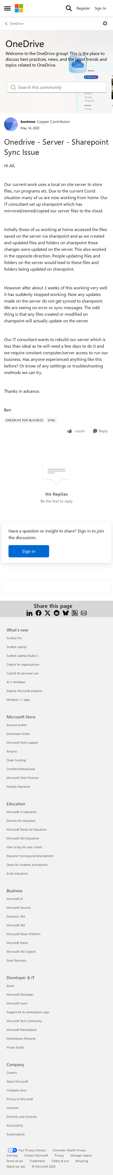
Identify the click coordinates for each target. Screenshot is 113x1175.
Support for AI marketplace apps (28, 1012)
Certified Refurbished (21, 769)
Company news (17, 1090)
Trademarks (37, 1161)
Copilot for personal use (22, 673)
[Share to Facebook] (38, 612)
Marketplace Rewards (21, 1038)
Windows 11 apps (18, 700)
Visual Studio (15, 1047)
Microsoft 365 (16, 925)
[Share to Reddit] (57, 612)
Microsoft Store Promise (23, 778)
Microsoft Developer (20, 994)
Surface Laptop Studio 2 (22, 656)
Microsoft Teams (17, 943)
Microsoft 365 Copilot (21, 951)
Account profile (17, 725)
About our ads (16, 1166)
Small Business (16, 960)
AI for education (17, 873)
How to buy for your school (24, 847)
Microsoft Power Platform (23, 934)
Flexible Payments (18, 786)
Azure (10, 986)
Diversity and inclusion (22, 1116)
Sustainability (16, 1134)
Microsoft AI (15, 899)
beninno (28, 121)
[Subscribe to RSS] (75, 612)
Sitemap (12, 1155)
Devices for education (21, 821)
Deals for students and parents (27, 865)
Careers (12, 1072)
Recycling (81, 1161)
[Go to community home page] (19, 8)
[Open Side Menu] (7, 8)
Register (83, 8)
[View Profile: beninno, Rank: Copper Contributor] (11, 124)
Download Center (18, 734)
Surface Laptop (16, 647)
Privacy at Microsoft (20, 1099)
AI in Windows (16, 682)
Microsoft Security (19, 907)
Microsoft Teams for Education (27, 829)
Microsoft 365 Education (23, 838)
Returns (12, 751)
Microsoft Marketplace (22, 1030)
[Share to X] (47, 612)
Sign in (28, 551)
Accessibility (15, 1125)
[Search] (69, 8)
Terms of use (15, 1161)
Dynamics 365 (16, 916)
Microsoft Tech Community (24, 1021)
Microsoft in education (21, 812)
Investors (13, 1108)
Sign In (100, 8)
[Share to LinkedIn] (29, 612)
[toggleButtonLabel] (105, 23)
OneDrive (16, 23)
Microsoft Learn (17, 1003)
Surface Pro (14, 638)
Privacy (59, 1155)
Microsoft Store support (22, 742)
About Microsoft (17, 1081)
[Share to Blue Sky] (66, 612)
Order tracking (16, 760)
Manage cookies (81, 1155)
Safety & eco (60, 1161)
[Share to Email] (84, 612)
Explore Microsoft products (24, 691)
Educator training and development (30, 856)
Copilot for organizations (23, 664)
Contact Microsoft (36, 1155)
